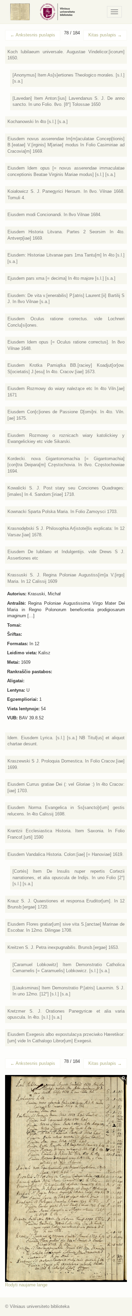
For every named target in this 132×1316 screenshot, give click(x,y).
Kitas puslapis (105, 34)
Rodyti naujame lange (26, 1284)
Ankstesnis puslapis (32, 34)
